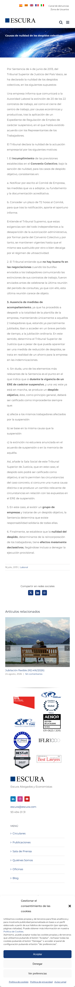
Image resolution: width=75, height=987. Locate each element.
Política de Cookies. (13, 931)
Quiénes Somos (23, 860)
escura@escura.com (23, 806)
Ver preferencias (37, 973)
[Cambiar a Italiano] (42, 5)
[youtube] (27, 799)
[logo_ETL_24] (24, 698)
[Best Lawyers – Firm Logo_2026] (49, 756)
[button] (70, 906)
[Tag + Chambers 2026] (51, 692)
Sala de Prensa (22, 851)
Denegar (37, 963)
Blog (15, 878)
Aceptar (37, 954)
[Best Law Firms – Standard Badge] (22, 750)
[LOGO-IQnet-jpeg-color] (22, 733)
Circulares (19, 833)
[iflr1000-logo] (49, 738)
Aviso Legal (60, 982)
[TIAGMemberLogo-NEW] (24, 720)
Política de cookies (18, 982)
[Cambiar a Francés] (37, 5)
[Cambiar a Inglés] (31, 5)
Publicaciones (22, 842)
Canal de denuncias (58, 6)
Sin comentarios (33, 674)
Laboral (24, 567)
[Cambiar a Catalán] (26, 5)
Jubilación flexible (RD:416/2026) (24, 670)
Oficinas (18, 869)
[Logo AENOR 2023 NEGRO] (52, 715)
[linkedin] (13, 799)
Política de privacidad (41, 982)
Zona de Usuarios (60, 9)
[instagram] (20, 799)
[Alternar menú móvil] (68, 22)
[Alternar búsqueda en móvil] (61, 22)
